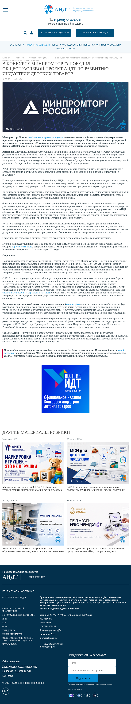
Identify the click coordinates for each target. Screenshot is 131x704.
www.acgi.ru (101, 597)
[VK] (79, 695)
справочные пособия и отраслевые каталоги (26, 292)
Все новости (17, 45)
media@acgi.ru (47, 646)
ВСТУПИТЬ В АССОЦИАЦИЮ (54, 32)
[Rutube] (95, 695)
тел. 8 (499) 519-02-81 (51, 644)
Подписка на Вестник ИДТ (16, 670)
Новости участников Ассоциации (102, 45)
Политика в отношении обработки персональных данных (90, 684)
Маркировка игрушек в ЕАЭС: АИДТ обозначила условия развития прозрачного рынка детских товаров (32, 488)
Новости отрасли (65, 49)
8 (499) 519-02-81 (68, 20)
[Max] (71, 695)
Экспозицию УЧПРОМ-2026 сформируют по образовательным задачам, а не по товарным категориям (33, 550)
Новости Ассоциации (38, 45)
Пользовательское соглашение (19, 666)
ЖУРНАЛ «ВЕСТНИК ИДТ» (95, 32)
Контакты (7, 675)
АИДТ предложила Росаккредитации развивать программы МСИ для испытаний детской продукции (96, 488)
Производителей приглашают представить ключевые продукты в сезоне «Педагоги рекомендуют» (96, 550)
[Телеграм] (87, 695)
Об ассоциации (10, 661)
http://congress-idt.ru (22, 246)
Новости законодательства (66, 45)
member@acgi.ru (48, 638)
